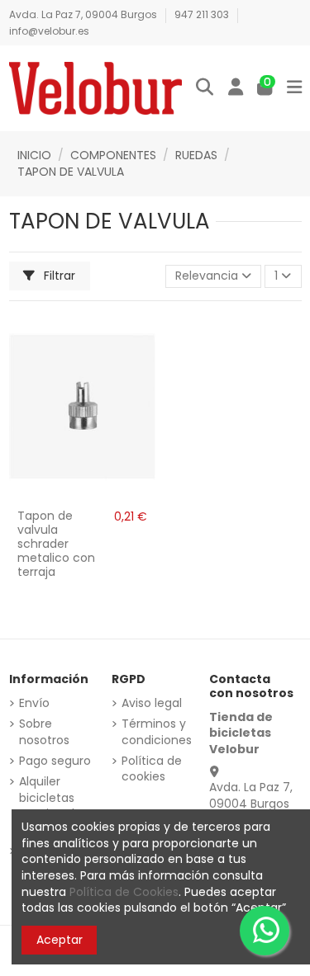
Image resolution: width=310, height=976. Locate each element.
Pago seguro (55, 761)
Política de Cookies (124, 892)
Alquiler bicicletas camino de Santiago (50, 806)
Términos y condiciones (157, 732)
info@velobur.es (49, 31)
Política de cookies (152, 769)
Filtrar (58, 275)
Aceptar (59, 939)
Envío (34, 703)
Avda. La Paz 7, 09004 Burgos (84, 14)
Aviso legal (152, 703)
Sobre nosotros (44, 732)
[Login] (235, 88)
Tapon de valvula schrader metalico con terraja (56, 543)
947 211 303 (202, 14)
